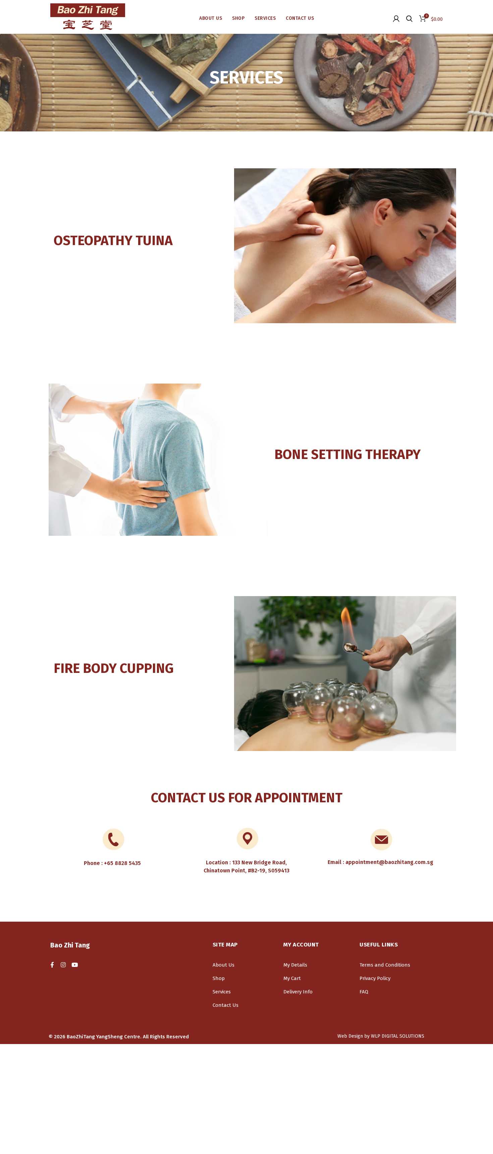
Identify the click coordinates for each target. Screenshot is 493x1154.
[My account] (396, 18)
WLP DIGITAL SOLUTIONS (397, 1036)
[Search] (409, 18)
